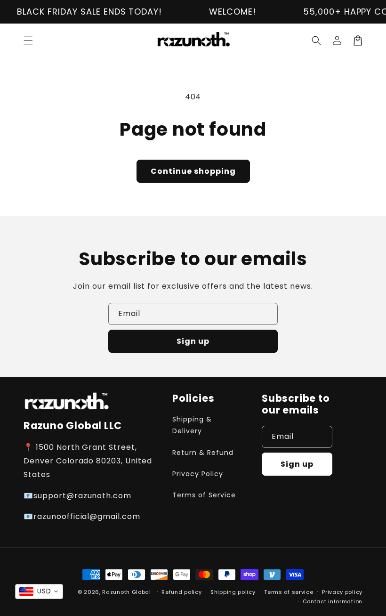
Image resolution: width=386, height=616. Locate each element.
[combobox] (39, 591)
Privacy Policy (197, 473)
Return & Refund (202, 452)
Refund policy (181, 592)
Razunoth (116, 592)
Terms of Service (203, 495)
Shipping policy (233, 592)
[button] (316, 40)
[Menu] (28, 40)
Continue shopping (193, 171)
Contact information (332, 601)
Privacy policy (342, 592)
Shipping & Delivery (192, 425)
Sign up (193, 341)
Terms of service (288, 592)
